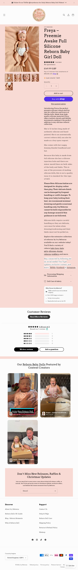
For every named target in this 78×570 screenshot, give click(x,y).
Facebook (60, 268)
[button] (4, 15)
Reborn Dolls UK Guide (14, 514)
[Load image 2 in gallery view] (18, 78)
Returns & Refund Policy (48, 527)
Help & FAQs (44, 514)
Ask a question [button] (51, 349)
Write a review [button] (26, 349)
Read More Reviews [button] (39, 317)
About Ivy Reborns (12, 509)
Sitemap (42, 532)
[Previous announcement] (4, 3)
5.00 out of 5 (44, 327)
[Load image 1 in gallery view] (9, 78)
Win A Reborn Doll (12, 523)
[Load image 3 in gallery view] (26, 78)
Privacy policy (44, 565)
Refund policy (34, 565)
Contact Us (43, 509)
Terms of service (56, 565)
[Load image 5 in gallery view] (9, 86)
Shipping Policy (45, 523)
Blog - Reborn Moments (14, 518)
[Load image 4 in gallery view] (35, 78)
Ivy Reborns (23, 565)
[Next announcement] (74, 3)
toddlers (55, 254)
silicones (52, 251)
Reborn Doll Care (45, 518)
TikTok (53, 268)
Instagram (71, 268)
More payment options (58, 104)
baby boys (55, 248)
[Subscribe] (55, 491)
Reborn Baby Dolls (34, 364)
